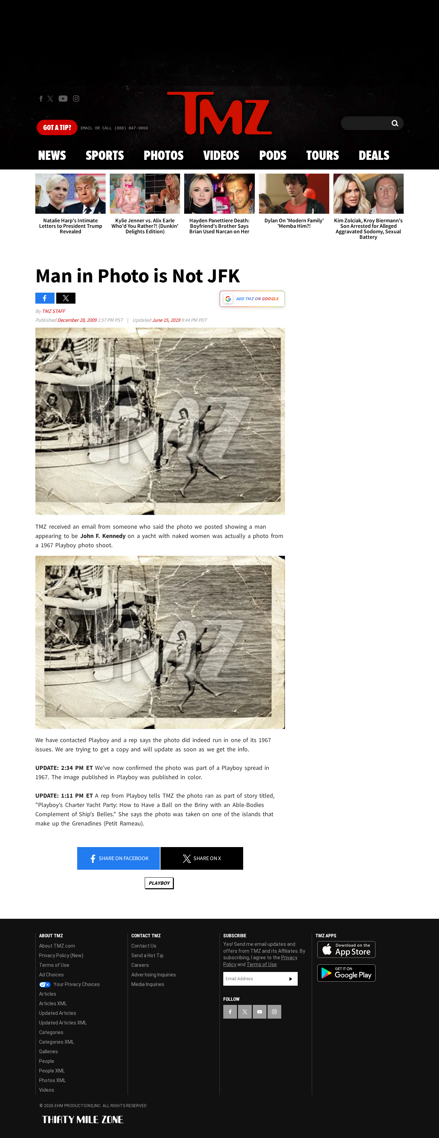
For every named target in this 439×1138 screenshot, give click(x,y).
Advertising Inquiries (153, 974)
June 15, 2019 (166, 320)
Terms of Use (54, 965)
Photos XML (52, 1080)
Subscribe (291, 979)
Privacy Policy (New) (61, 955)
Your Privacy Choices (76, 984)
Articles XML (53, 1003)
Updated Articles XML (63, 1022)
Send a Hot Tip (147, 955)
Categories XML (56, 1042)
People (46, 1061)
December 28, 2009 (77, 320)
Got (57, 128)
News (52, 156)
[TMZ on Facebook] (41, 99)
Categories (51, 1032)
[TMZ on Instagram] (76, 98)
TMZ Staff (53, 311)
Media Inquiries (147, 984)
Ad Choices (51, 974)
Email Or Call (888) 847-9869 (114, 128)
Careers (140, 965)
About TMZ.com (57, 946)
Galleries (48, 1051)
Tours (322, 156)
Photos (163, 156)
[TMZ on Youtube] (63, 98)
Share (123, 858)
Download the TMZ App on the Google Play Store (346, 973)
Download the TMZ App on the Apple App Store (346, 949)
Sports (105, 156)
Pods (272, 156)
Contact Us (143, 946)
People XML (52, 1071)
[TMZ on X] (51, 99)
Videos (221, 156)
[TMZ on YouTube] (259, 1012)
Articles (47, 994)
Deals (374, 156)
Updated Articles (57, 1013)
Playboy (159, 883)
